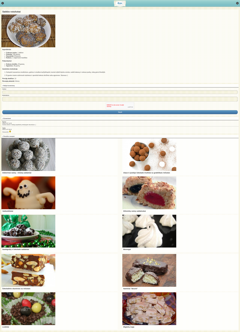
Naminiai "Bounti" (130, 289)
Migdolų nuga (128, 327)
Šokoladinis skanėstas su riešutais (16, 289)
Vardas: (4, 89)
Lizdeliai (5, 327)
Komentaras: (5, 95)
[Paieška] (237, 3)
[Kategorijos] (2, 3)
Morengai (127, 249)
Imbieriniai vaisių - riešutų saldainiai (16, 173)
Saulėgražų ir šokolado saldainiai (15, 249)
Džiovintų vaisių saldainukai (134, 211)
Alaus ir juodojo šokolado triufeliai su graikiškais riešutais (146, 173)
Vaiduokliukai (7, 211)
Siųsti (120, 112)
